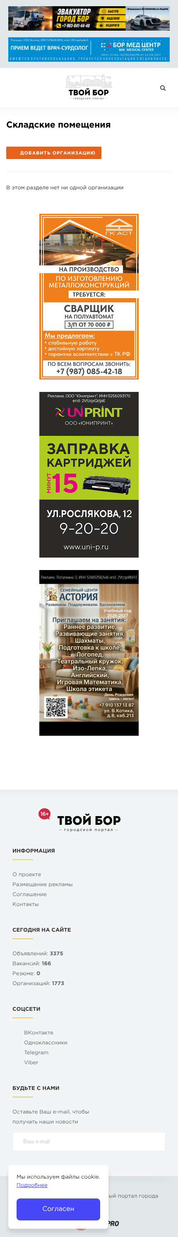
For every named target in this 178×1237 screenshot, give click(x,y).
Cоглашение (29, 895)
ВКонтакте (38, 1033)
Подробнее (32, 1186)
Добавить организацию (58, 153)
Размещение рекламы (42, 885)
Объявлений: (37, 954)
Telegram (36, 1053)
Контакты (25, 905)
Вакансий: (31, 964)
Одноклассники (45, 1043)
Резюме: (26, 974)
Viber (31, 1063)
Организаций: (38, 984)
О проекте (26, 875)
